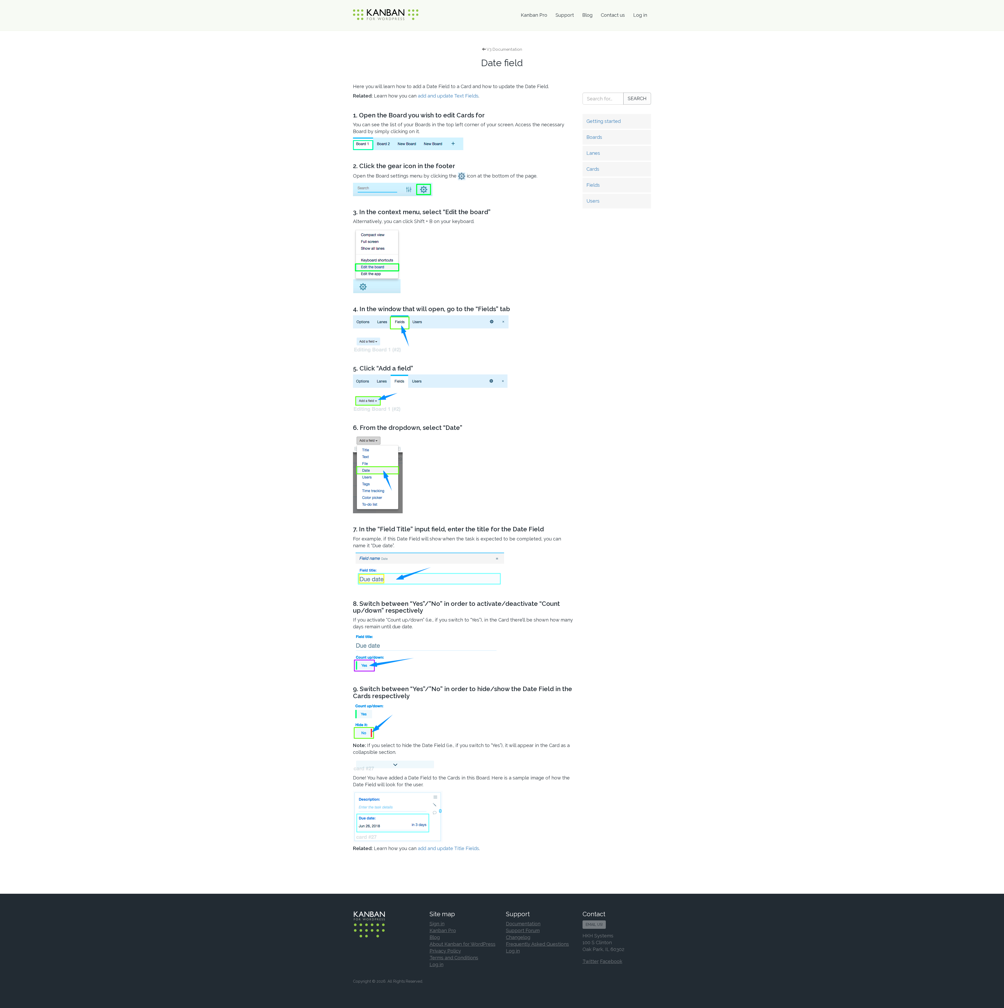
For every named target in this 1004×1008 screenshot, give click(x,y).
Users (593, 201)
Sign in (437, 923)
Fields (593, 185)
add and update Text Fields (448, 96)
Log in (640, 15)
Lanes (593, 153)
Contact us (613, 15)
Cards (592, 169)
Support (565, 15)
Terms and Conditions (454, 957)
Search (637, 98)
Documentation (523, 923)
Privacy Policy (445, 951)
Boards (594, 137)
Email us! (594, 924)
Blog (587, 15)
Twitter (591, 961)
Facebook (611, 961)
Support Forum (523, 930)
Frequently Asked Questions (537, 944)
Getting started (603, 121)
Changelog (518, 937)
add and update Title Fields (448, 848)
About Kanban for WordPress (462, 944)
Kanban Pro (534, 15)
